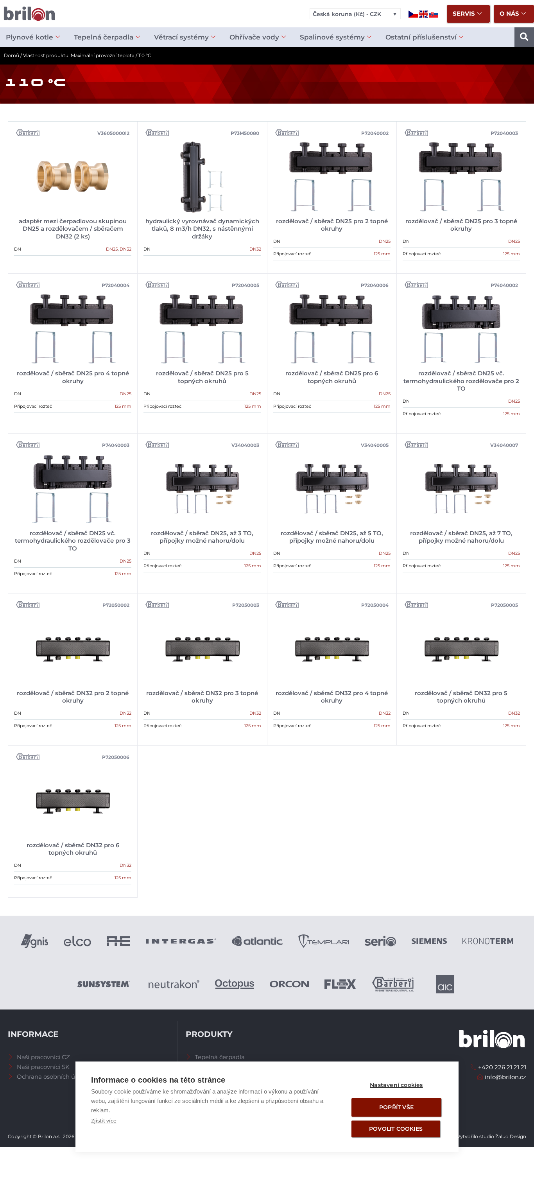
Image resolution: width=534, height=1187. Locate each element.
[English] (424, 13)
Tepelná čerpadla (103, 37)
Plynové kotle (29, 37)
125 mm (382, 253)
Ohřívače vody (254, 37)
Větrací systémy (181, 37)
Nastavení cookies (396, 1085)
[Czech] (414, 13)
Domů (11, 55)
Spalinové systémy (332, 37)
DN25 (112, 249)
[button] (524, 37)
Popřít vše (396, 1107)
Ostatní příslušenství (421, 37)
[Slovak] (434, 13)
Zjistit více (103, 1120)
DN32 (125, 249)
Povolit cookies (396, 1129)
